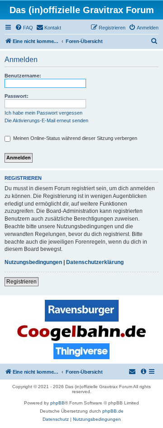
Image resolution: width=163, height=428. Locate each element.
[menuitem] (24, 27)
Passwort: (17, 96)
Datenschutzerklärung (95, 262)
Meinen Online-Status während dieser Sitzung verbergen (74, 138)
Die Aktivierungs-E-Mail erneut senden (46, 120)
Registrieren (21, 282)
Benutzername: (23, 75)
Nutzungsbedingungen (33, 262)
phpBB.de (113, 411)
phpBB (57, 402)
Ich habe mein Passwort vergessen (43, 112)
